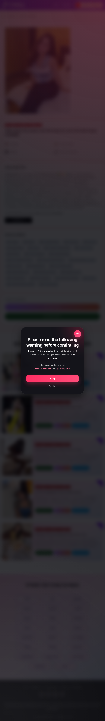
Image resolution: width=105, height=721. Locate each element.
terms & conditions (43, 369)
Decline (52, 386)
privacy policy (63, 369)
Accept (52, 378)
